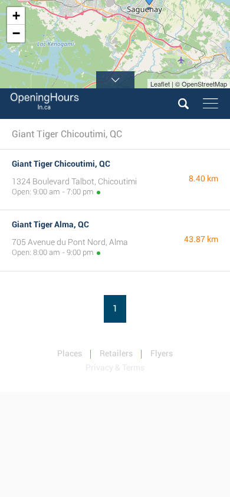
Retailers (116, 353)
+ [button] (16, 15)
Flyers (161, 353)
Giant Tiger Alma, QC (50, 224)
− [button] (16, 33)
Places (69, 353)
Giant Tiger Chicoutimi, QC (61, 163)
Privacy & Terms (115, 367)
